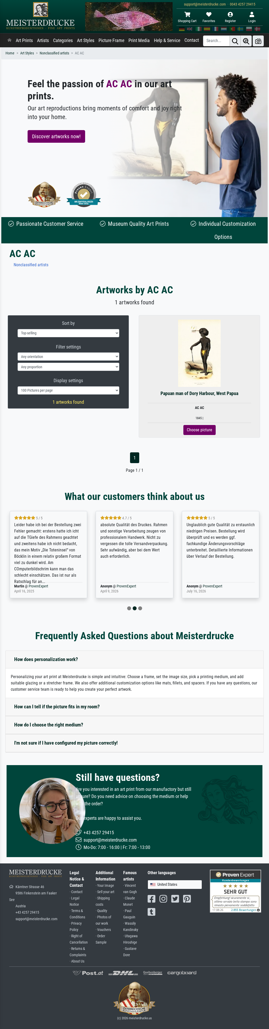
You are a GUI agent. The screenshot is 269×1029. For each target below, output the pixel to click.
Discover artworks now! (56, 136)
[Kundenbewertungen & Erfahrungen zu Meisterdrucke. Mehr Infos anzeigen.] (235, 890)
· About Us (77, 961)
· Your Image (105, 885)
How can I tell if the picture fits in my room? (57, 707)
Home (10, 53)
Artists (43, 40)
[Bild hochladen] (258, 40)
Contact (191, 40)
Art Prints (24, 40)
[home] (9, 40)
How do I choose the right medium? (48, 725)
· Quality (101, 911)
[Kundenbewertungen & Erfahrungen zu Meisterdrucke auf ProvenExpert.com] (83, 194)
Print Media (139, 40)
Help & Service (167, 40)
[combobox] (175, 884)
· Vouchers (103, 930)
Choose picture (199, 429)
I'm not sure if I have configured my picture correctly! (66, 743)
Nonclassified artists (54, 53)
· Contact (76, 892)
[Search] (235, 40)
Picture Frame (111, 40)
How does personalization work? (46, 659)
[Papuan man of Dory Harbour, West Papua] (199, 353)
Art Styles (85, 40)
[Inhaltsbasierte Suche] (246, 40)
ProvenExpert (38, 586)
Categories (63, 40)
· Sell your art (105, 892)
